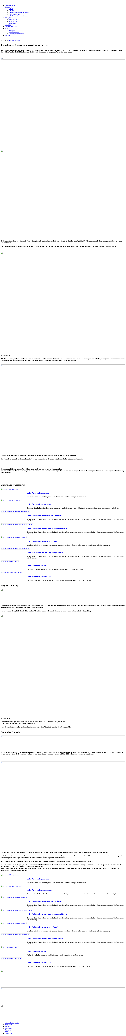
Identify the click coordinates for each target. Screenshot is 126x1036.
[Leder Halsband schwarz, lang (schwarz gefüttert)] (17, 524)
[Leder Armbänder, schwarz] (10, 489)
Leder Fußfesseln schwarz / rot (39, 576)
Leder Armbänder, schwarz (38, 493)
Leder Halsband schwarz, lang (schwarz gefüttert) (47, 528)
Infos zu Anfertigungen (12, 1023)
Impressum (8, 1028)
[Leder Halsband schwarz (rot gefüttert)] (14, 537)
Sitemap (7, 1026)
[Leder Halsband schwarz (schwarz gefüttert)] (15, 511)
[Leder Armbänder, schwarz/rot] (11, 500)
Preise (6, 1032)
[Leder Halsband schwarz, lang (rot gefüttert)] (15, 548)
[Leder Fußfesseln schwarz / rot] (11, 572)
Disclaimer (8, 1030)
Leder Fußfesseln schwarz (37, 565)
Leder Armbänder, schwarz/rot (39, 504)
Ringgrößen (8, 1024)
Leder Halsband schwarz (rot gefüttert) (42, 541)
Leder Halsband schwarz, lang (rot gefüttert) (45, 552)
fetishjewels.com (14, 40)
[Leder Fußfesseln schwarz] (10, 561)
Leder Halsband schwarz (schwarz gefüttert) (44, 515)
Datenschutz (8, 1033)
